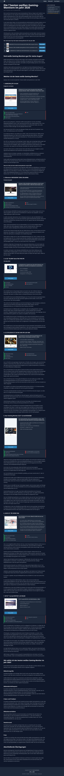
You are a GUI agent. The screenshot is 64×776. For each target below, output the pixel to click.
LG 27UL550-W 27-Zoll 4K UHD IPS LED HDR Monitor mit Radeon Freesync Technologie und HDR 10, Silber (30, 336)
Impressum (40, 773)
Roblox (45, 1)
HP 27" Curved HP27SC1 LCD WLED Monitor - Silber (29, 599)
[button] (16, 97)
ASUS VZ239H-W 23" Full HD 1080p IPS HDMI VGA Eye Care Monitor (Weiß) (30, 517)
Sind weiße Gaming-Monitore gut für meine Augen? (53, 7)
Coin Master (57, 1)
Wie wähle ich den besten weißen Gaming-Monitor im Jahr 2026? (54, 12)
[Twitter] (30, 772)
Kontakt (27, 773)
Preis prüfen (10, 108)
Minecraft (50, 1)
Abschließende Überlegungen (53, 13)
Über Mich (24, 773)
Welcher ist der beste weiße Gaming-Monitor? (53, 9)
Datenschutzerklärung (33, 773)
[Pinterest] (34, 772)
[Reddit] (32, 772)
